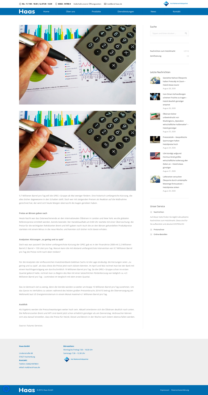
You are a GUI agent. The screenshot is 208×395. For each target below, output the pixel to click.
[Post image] (155, 80)
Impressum (164, 390)
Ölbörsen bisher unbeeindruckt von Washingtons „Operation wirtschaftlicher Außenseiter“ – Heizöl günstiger (175, 121)
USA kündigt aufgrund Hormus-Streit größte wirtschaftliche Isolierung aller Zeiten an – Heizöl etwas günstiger (175, 160)
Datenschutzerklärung (180, 390)
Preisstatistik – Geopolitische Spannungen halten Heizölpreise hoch (175, 140)
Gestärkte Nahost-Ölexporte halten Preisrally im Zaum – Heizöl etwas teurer (175, 81)
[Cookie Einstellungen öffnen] (6, 391)
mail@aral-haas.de (114, 4)
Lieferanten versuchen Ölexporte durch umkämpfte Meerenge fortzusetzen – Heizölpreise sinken (175, 182)
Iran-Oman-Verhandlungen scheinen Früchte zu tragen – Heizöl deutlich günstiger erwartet (175, 99)
